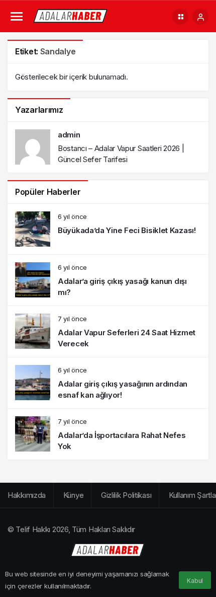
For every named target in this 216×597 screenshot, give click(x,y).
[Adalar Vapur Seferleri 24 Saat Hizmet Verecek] (108, 331)
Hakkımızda (27, 495)
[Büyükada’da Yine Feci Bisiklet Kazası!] (108, 229)
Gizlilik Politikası (126, 495)
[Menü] (16, 17)
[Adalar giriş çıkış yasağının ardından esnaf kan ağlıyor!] (108, 382)
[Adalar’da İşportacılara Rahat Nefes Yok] (108, 434)
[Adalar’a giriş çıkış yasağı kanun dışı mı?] (108, 280)
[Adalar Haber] (71, 16)
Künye (73, 495)
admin (69, 134)
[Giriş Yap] (200, 17)
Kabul (195, 580)
